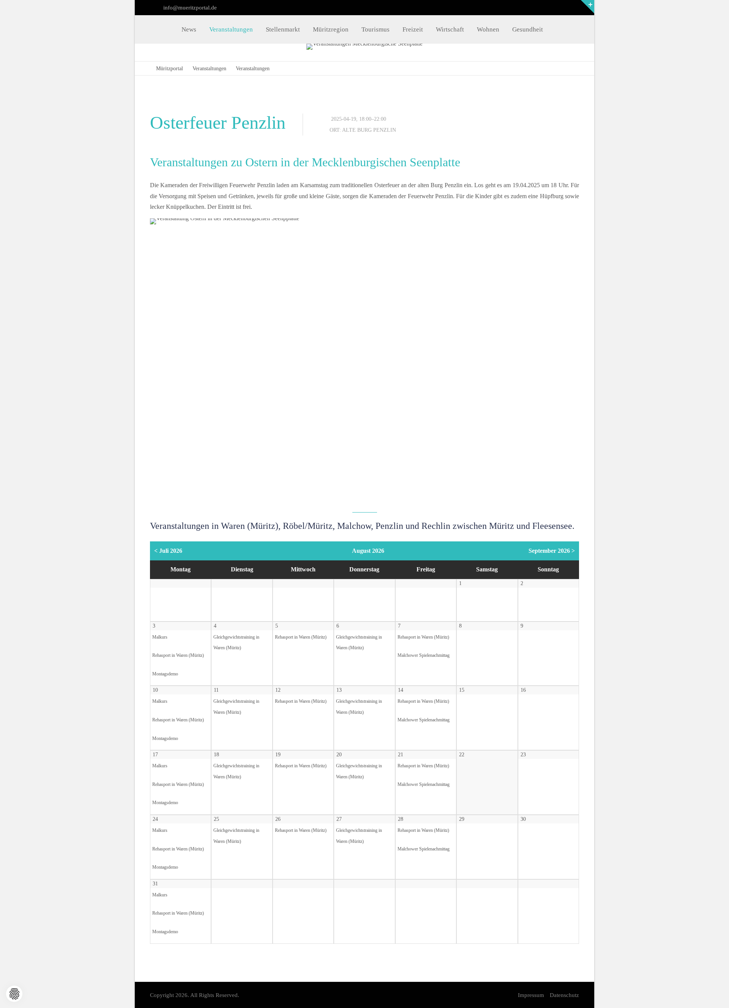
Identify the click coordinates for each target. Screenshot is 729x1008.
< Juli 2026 (168, 550)
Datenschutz (564, 995)
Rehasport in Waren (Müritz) (178, 655)
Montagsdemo (165, 674)
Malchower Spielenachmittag (424, 655)
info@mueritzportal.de (189, 8)
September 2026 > (552, 550)
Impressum (531, 995)
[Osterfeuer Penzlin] (364, 361)
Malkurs (159, 637)
